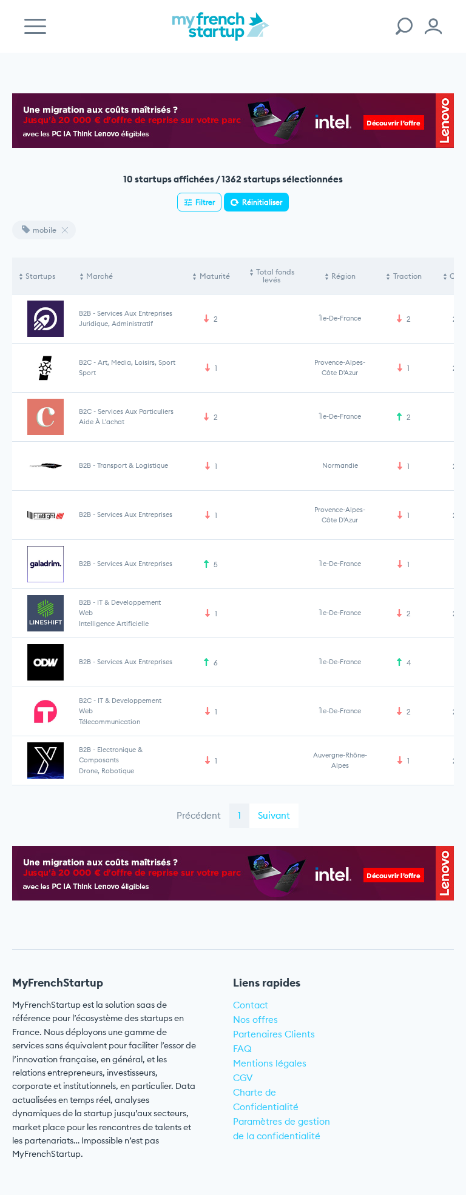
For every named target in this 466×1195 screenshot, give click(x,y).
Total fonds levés (275, 276)
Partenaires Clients (274, 1034)
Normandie (340, 465)
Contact (250, 1005)
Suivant (274, 815)
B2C (85, 362)
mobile (44, 230)
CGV (243, 1077)
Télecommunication (109, 721)
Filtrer (205, 202)
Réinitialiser (262, 202)
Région (343, 276)
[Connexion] (433, 26)
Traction (407, 276)
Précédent (199, 815)
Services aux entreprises (134, 313)
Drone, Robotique (106, 771)
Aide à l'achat (101, 422)
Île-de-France (340, 318)
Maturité (215, 276)
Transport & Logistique (132, 465)
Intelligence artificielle (114, 623)
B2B (85, 313)
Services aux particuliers (136, 411)
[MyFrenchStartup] (220, 33)
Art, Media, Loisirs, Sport (136, 362)
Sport (87, 372)
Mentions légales (269, 1063)
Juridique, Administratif (116, 323)
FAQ (242, 1048)
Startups (40, 276)
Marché (99, 276)
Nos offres (255, 1019)
